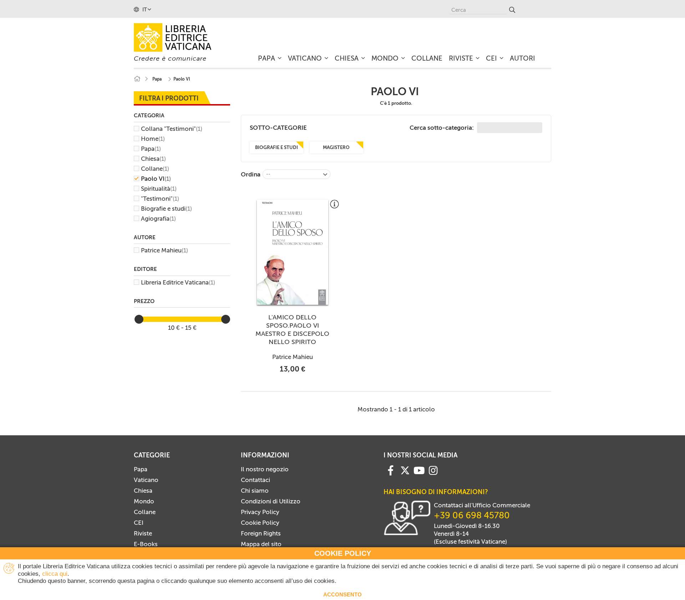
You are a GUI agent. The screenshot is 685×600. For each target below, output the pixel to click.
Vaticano (146, 479)
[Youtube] (419, 470)
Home (153, 138)
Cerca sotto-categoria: (442, 127)
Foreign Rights (261, 533)
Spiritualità (159, 188)
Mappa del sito (261, 544)
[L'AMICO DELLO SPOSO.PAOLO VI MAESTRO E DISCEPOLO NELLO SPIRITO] (292, 252)
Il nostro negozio (265, 469)
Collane (155, 168)
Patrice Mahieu (164, 250)
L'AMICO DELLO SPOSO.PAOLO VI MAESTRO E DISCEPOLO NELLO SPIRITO (292, 329)
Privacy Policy (260, 512)
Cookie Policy (260, 522)
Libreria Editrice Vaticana (178, 282)
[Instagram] (433, 470)
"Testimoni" (160, 198)
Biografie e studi (166, 208)
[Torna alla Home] (137, 79)
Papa (151, 148)
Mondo (144, 501)
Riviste (143, 533)
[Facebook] (390, 470)
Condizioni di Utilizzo (270, 501)
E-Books (146, 544)
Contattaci (255, 479)
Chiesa (153, 158)
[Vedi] (334, 207)
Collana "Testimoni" (171, 128)
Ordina (250, 174)
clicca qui (54, 573)
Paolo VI (156, 178)
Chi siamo (255, 490)
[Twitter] (405, 470)
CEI (138, 522)
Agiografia (158, 218)
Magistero (336, 147)
